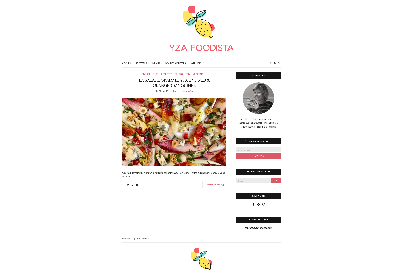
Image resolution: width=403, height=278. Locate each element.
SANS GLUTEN (182, 74)
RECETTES (141, 63)
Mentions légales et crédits (135, 238)
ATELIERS (196, 63)
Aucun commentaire (183, 91)
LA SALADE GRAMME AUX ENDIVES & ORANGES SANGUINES (174, 83)
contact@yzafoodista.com (258, 227)
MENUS (156, 63)
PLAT (156, 74)
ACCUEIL (126, 63)
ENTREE (146, 74)
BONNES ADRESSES (175, 63)
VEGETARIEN (199, 74)
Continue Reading (214, 184)
